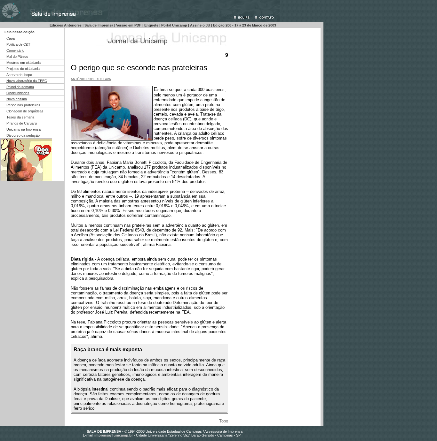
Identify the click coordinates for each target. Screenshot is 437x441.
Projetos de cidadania (23, 69)
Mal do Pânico (17, 56)
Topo (223, 421)
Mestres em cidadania (23, 63)
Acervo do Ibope (19, 75)
